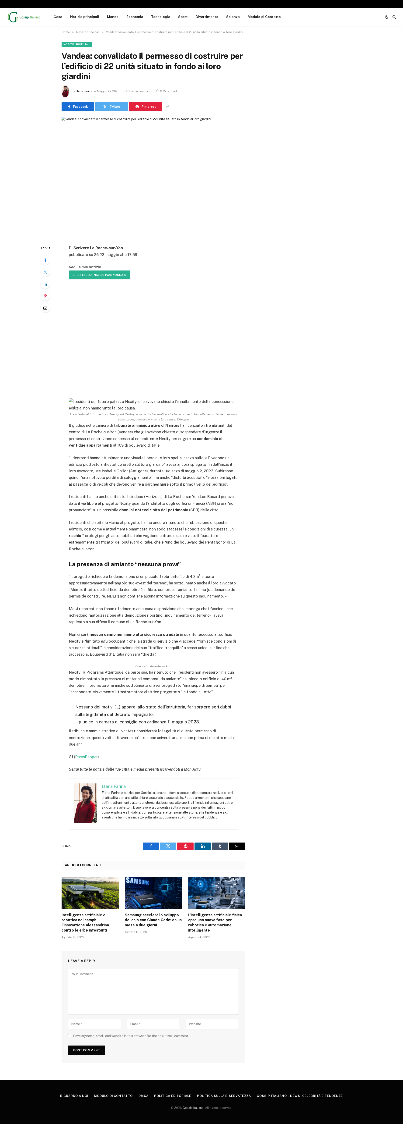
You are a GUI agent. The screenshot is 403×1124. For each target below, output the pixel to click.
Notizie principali (84, 17)
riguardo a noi (74, 1096)
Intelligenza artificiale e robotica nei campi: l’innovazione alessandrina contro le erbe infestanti (85, 922)
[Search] (394, 17)
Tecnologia (160, 17)
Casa (58, 17)
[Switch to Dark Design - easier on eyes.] (386, 17)
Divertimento (207, 17)
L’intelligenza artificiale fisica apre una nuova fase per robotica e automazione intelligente (215, 922)
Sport (183, 17)
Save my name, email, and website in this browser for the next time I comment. (131, 1036)
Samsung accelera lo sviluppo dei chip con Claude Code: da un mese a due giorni (153, 920)
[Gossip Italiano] (24, 17)
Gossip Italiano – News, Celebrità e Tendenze (300, 1096)
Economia (134, 17)
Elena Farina (84, 91)
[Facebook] (45, 260)
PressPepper (86, 756)
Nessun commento (140, 91)
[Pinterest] (45, 296)
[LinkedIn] (45, 284)
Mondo (112, 17)
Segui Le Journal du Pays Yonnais (99, 275)
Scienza (233, 17)
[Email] (45, 308)
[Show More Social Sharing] (167, 106)
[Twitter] (45, 272)
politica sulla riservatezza (224, 1096)
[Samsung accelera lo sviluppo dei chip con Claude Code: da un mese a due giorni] (153, 893)
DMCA (144, 1096)
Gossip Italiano (193, 1108)
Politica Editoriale (172, 1096)
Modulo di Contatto (264, 17)
